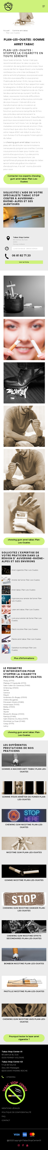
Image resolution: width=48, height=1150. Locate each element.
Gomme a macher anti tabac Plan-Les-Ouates (24, 770)
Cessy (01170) (8, 724)
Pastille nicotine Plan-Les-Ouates (24, 991)
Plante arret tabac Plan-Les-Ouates (26, 639)
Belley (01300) (9, 707)
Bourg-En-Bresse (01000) (13, 714)
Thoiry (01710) (8, 681)
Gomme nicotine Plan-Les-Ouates (24, 880)
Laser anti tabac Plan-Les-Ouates (25, 609)
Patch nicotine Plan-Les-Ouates (25, 629)
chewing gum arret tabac (18, 142)
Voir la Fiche (24, 262)
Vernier (6, 690)
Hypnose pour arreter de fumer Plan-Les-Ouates (27, 599)
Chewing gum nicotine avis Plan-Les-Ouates (24, 1020)
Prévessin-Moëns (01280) (13, 702)
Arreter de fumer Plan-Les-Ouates (26, 580)
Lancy (5, 726)
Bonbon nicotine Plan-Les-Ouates (24, 963)
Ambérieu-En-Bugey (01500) (15, 697)
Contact (6, 1120)
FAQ (3, 1116)
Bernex (6, 709)
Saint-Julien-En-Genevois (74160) (16, 685)
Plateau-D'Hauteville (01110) (14, 683)
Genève (6, 693)
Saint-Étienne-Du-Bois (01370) (15, 719)
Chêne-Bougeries (10, 700)
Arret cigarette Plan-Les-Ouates (25, 570)
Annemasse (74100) (11, 705)
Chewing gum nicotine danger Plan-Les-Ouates (24, 909)
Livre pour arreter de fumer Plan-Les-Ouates (27, 619)
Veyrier (6, 712)
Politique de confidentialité (16, 1112)
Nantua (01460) (9, 716)
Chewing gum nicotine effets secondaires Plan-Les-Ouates (24, 937)
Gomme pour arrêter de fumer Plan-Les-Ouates (24, 798)
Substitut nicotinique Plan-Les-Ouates (24, 649)
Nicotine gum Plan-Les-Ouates (24, 852)
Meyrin (6, 695)
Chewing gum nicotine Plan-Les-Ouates (24, 825)
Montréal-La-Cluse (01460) (14, 721)
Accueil (6, 30)
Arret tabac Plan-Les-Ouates (23, 590)
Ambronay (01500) (11, 688)
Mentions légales (11, 1108)
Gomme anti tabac (20, 30)
